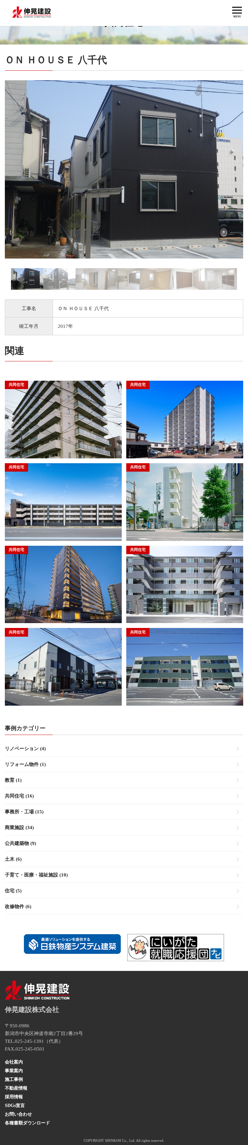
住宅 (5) (13, 890)
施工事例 (14, 1079)
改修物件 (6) (18, 906)
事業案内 (14, 1070)
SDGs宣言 (15, 1105)
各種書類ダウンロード (27, 1123)
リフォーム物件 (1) (25, 764)
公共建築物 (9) (20, 843)
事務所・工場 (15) (24, 811)
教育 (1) (13, 780)
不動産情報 (16, 1088)
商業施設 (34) (19, 827)
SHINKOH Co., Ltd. (120, 1140)
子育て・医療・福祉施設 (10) (36, 874)
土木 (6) (13, 859)
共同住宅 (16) (19, 795)
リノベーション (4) (25, 748)
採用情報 (14, 1096)
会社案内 (14, 1062)
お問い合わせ (18, 1114)
